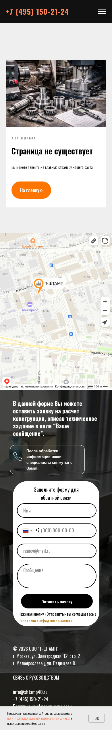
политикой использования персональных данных (38, 718)
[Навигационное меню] (102, 11)
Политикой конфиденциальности (45, 620)
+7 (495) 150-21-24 (30, 699)
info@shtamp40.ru (30, 692)
